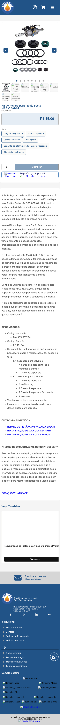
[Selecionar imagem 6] (54, 87)
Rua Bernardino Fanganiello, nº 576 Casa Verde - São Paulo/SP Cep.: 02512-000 (30, 608)
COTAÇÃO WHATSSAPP (14, 493)
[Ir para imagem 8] (43, 81)
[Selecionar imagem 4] (35, 87)
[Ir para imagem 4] (28, 81)
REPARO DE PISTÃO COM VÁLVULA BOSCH (31, 426)
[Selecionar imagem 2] (15, 87)
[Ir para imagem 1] (16, 81)
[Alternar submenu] (33, 21)
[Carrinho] (43, 7)
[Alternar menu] (52, 7)
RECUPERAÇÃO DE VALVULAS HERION (28, 434)
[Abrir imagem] (30, 50)
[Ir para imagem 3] (24, 81)
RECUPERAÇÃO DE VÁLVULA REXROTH (29, 430)
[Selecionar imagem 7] (6, 97)
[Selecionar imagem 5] (44, 87)
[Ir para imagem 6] (35, 81)
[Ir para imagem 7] (39, 81)
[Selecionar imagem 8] (15, 97)
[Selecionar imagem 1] (6, 87)
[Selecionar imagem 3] (25, 87)
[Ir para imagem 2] (20, 81)
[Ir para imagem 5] (32, 81)
